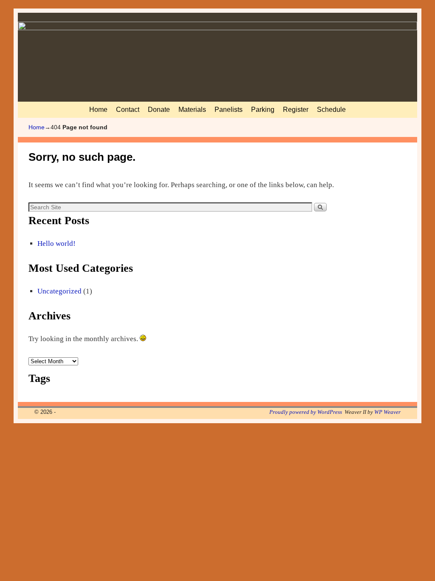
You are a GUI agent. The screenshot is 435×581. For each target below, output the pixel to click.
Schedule (331, 109)
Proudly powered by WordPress (305, 412)
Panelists (229, 109)
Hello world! (56, 243)
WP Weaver (387, 412)
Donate (159, 109)
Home (98, 109)
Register (295, 109)
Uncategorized (59, 291)
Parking (262, 109)
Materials (192, 109)
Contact (127, 109)
